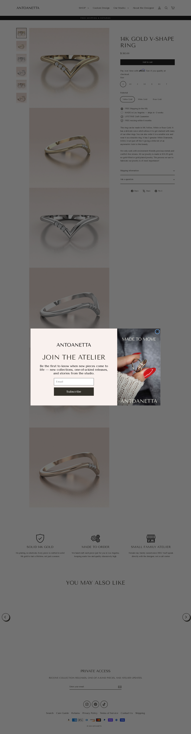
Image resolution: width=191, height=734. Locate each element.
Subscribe (74, 391)
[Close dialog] (157, 332)
